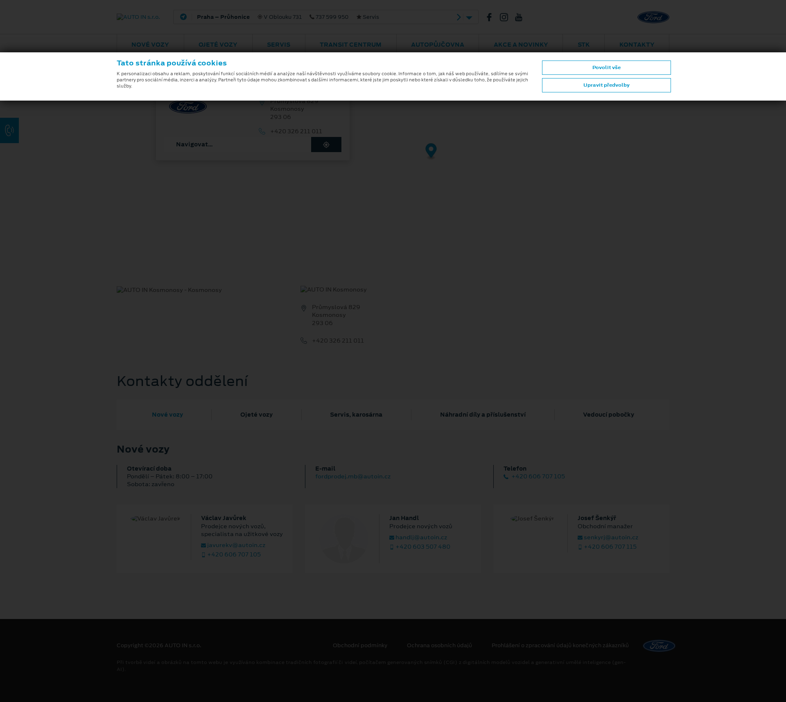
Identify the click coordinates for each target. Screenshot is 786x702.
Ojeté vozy (218, 44)
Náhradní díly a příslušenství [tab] (483, 414)
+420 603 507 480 (422, 547)
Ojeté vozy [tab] (256, 414)
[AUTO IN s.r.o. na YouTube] (522, 17)
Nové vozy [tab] (167, 414)
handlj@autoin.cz (420, 537)
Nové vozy (150, 44)
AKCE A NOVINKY (521, 44)
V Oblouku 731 (288, 17)
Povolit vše (606, 67)
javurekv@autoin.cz (235, 545)
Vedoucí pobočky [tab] (608, 414)
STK (584, 44)
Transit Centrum (351, 44)
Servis (278, 44)
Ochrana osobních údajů (439, 645)
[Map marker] (431, 152)
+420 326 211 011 (296, 131)
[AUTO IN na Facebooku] (492, 17)
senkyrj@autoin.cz (610, 537)
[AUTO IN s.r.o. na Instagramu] (507, 17)
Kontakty (637, 44)
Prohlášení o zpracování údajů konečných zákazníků (560, 645)
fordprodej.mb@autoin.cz (353, 476)
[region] (393, 157)
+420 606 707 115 (610, 547)
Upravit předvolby (606, 85)
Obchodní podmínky (360, 645)
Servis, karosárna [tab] (356, 414)
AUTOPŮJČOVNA (437, 44)
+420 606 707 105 (537, 476)
